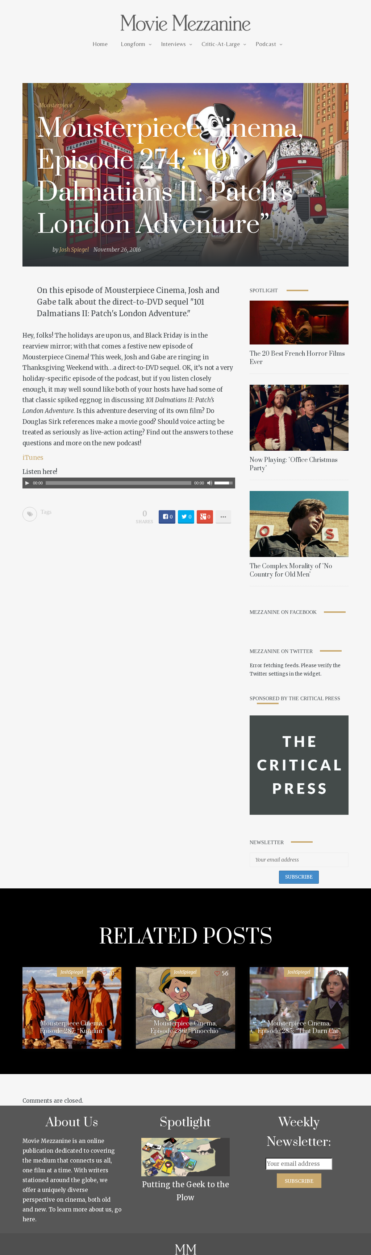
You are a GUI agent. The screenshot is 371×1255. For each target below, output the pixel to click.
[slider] (224, 482)
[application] (128, 483)
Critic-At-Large (220, 44)
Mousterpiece (55, 105)
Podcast (265, 44)
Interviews (173, 44)
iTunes (32, 458)
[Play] (27, 483)
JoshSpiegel (72, 972)
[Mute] (210, 483)
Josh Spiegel (74, 249)
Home (100, 44)
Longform (133, 44)
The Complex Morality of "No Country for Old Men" (291, 570)
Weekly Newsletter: (299, 1132)
